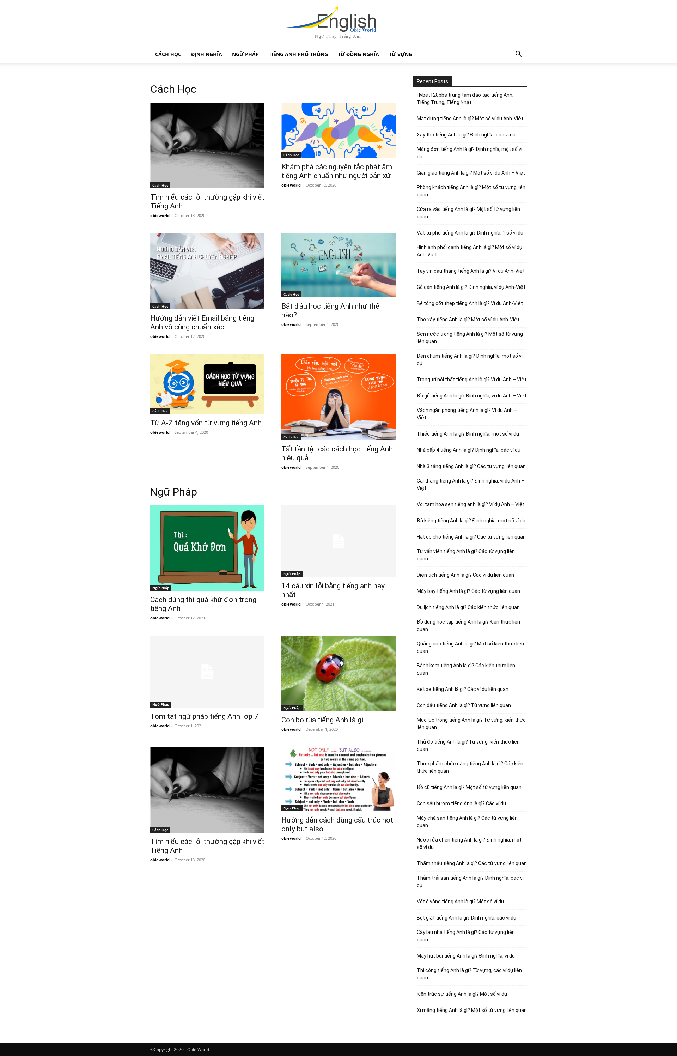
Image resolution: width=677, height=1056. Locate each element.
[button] (518, 54)
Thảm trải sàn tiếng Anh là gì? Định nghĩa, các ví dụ (470, 881)
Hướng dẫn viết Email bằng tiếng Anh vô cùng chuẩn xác (202, 322)
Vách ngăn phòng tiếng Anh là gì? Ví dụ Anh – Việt (467, 413)
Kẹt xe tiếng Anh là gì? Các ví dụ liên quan (462, 689)
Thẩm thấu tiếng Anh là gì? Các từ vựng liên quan (472, 863)
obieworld (160, 215)
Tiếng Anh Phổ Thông (298, 54)
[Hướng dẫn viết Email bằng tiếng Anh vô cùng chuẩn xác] (207, 271)
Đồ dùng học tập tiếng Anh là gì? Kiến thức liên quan (468, 625)
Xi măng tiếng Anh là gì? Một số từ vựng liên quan (472, 1010)
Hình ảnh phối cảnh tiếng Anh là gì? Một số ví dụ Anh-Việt (469, 250)
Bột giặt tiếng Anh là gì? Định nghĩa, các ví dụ (466, 918)
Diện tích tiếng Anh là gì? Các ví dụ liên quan (465, 575)
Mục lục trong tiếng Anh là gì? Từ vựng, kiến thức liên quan (471, 723)
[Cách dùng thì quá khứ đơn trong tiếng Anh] (207, 548)
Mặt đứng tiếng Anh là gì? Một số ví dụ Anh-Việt (470, 118)
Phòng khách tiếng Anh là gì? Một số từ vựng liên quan (471, 191)
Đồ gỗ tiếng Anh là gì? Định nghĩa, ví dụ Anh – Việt (471, 396)
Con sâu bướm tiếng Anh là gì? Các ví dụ (461, 803)
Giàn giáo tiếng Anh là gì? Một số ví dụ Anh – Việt (471, 173)
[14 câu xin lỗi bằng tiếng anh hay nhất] (338, 541)
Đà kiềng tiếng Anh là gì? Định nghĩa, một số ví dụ (471, 520)
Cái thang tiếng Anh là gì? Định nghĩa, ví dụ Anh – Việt (470, 484)
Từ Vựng (400, 54)
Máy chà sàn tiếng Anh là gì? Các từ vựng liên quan (467, 821)
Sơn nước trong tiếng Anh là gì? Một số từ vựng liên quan (470, 337)
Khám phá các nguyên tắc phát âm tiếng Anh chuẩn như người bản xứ (336, 171)
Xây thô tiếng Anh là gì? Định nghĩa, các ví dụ (466, 135)
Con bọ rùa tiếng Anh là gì (322, 720)
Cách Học (168, 54)
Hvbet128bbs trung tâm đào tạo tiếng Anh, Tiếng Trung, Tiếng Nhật (465, 98)
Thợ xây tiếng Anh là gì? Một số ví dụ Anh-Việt (468, 319)
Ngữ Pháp (245, 54)
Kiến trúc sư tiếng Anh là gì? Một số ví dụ (462, 994)
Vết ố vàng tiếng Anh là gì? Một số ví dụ (460, 901)
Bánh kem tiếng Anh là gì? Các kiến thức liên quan (466, 669)
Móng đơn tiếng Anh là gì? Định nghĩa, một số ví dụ (469, 152)
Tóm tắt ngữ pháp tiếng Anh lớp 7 (204, 716)
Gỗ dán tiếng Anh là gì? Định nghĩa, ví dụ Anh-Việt (471, 287)
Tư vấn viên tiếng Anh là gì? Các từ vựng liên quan (466, 555)
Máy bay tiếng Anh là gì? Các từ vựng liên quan (468, 591)
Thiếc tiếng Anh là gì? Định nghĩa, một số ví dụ (468, 434)
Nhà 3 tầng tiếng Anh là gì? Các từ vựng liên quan (471, 466)
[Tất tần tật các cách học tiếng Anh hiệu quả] (338, 397)
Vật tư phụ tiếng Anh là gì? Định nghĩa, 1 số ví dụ (470, 233)
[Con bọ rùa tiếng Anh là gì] (338, 673)
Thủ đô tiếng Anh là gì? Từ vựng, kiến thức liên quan (468, 745)
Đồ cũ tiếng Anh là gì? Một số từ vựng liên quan (469, 787)
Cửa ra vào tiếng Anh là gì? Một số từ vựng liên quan (468, 212)
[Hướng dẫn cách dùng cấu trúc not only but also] (338, 779)
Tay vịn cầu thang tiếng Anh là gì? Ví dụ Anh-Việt (471, 271)
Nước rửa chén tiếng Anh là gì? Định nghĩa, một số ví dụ (469, 843)
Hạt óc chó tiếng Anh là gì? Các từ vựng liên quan (471, 537)
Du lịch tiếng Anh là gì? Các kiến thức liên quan (468, 607)
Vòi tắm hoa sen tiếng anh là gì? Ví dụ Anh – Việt (471, 504)
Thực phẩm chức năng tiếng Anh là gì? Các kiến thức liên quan (470, 767)
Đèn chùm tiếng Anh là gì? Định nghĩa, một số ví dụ (470, 359)
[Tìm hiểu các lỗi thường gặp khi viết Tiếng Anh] (207, 145)
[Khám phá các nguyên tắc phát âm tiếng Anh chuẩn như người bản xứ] (338, 130)
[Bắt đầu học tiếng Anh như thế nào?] (338, 265)
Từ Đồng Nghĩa (358, 54)
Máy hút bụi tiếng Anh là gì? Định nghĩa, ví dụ (466, 956)
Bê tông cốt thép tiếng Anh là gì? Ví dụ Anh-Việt (470, 303)
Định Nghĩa (206, 54)
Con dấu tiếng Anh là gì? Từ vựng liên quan (464, 705)
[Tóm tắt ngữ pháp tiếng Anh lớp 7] (207, 672)
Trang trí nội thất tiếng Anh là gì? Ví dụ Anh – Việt (471, 379)
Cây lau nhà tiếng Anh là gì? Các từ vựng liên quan (466, 935)
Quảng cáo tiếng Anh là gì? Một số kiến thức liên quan (470, 647)
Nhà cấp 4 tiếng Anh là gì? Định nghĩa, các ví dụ (468, 450)
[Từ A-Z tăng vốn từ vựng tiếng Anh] (207, 384)
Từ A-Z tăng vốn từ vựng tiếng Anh (206, 423)
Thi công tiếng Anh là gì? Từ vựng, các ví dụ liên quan (469, 974)
